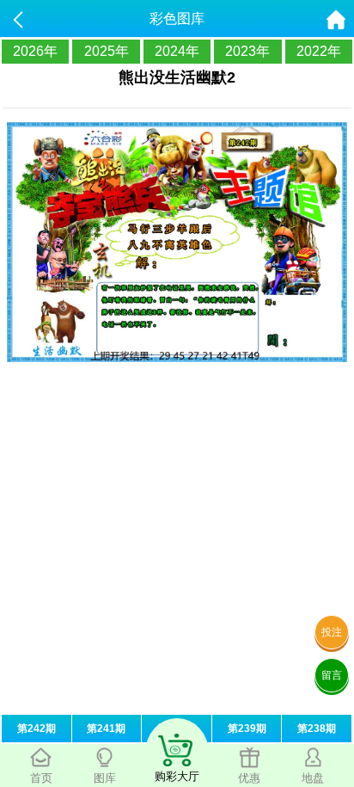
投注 (331, 632)
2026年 (35, 51)
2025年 (106, 51)
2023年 (247, 51)
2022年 (318, 51)
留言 (331, 675)
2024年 (177, 51)
